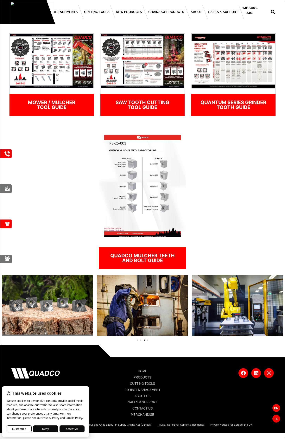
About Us (143, 396)
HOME (142, 371)
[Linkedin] (256, 373)
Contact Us (142, 408)
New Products (129, 12)
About (196, 12)
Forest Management (142, 389)
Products (142, 377)
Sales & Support (223, 12)
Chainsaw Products (166, 12)
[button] (6, 306)
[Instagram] (269, 373)
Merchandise (142, 414)
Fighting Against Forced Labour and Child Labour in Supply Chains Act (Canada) (103, 424)
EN (276, 408)
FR (276, 419)
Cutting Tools (97, 12)
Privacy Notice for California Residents (181, 424)
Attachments (66, 12)
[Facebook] (243, 373)
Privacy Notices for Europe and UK (231, 424)
